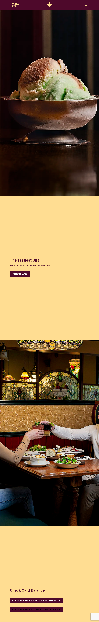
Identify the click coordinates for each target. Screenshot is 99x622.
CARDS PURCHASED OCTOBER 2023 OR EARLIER (36, 609)
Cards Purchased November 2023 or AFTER (36, 600)
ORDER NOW (20, 274)
